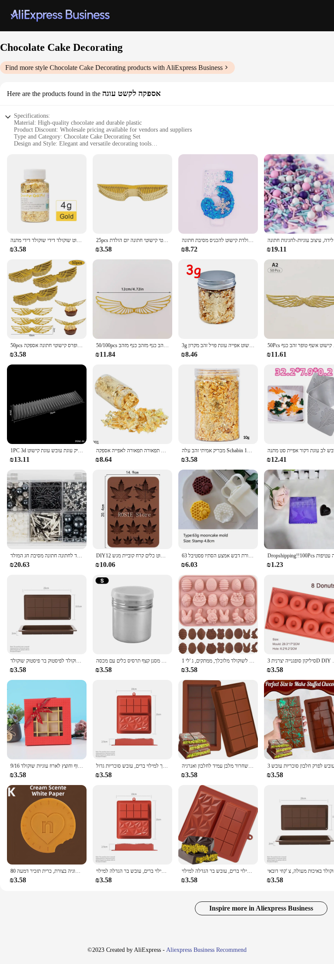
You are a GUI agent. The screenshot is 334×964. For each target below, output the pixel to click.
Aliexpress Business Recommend (206, 950)
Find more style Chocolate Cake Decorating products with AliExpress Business (114, 67)
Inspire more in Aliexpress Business (261, 908)
